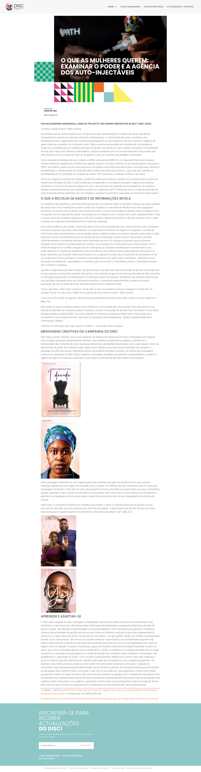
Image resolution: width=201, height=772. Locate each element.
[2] (114, 261)
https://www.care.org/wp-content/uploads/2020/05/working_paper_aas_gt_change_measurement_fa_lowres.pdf (100, 698)
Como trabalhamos (130, 6)
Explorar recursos (153, 6)
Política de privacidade (79, 768)
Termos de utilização (100, 768)
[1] (95, 154)
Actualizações (47, 758)
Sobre (111, 6)
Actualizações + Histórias (180, 6)
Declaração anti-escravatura (139, 768)
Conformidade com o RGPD (55, 768)
